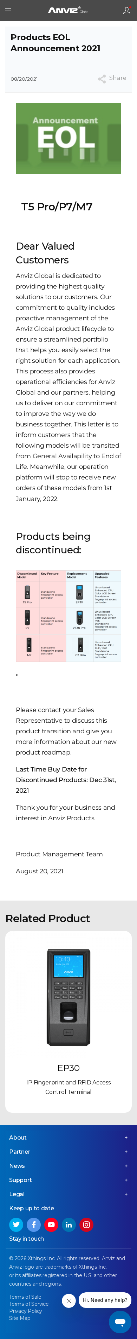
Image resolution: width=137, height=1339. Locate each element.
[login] (126, 10)
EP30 (68, 1068)
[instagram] (86, 1225)
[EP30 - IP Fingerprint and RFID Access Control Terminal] (68, 994)
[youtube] (51, 1225)
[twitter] (16, 1225)
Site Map (19, 1318)
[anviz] (68, 11)
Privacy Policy (25, 1311)
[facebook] (34, 1225)
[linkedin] (69, 1225)
